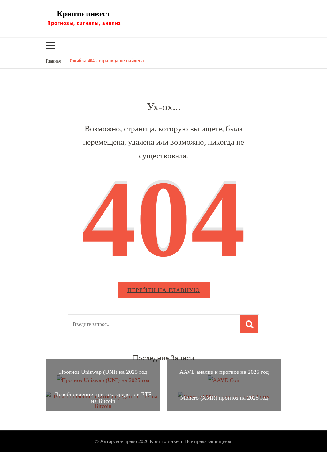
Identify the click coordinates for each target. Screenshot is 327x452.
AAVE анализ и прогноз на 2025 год (224, 372)
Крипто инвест (83, 13)
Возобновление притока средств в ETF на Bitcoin (103, 397)
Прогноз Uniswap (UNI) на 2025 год (103, 372)
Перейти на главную (163, 290)
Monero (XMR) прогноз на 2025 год (224, 398)
